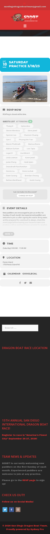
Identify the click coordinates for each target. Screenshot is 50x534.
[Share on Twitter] (25, 283)
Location (13, 257)
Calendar (13, 274)
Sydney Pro (37, 529)
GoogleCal (29, 274)
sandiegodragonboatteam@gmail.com (25, 7)
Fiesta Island (8, 262)
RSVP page (28, 480)
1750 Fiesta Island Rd (11, 264)
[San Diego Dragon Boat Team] (25, 17)
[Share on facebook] (20, 283)
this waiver (33, 217)
